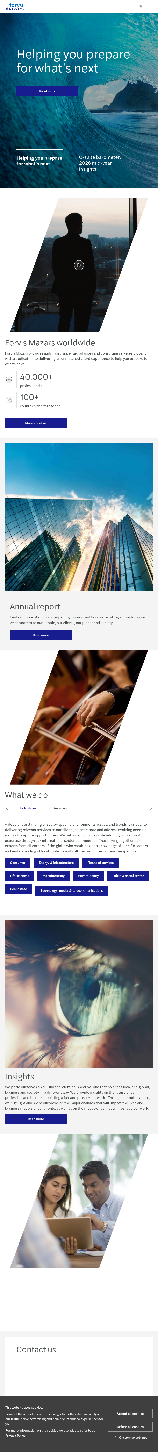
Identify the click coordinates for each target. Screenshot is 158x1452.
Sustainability (52, 886)
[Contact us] (29, 1379)
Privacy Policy (15, 1435)
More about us (35, 423)
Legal (124, 873)
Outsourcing (19, 886)
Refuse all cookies (130, 1426)
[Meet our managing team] (62, 1379)
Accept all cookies (130, 1413)
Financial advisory (93, 873)
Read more (47, 91)
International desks (108, 886)
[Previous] (7, 808)
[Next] (151, 808)
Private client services (26, 899)
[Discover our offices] (95, 1379)
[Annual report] (79, 265)
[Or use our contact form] (128, 1379)
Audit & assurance (23, 873)
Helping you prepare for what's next (73, 60)
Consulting (58, 873)
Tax (77, 886)
